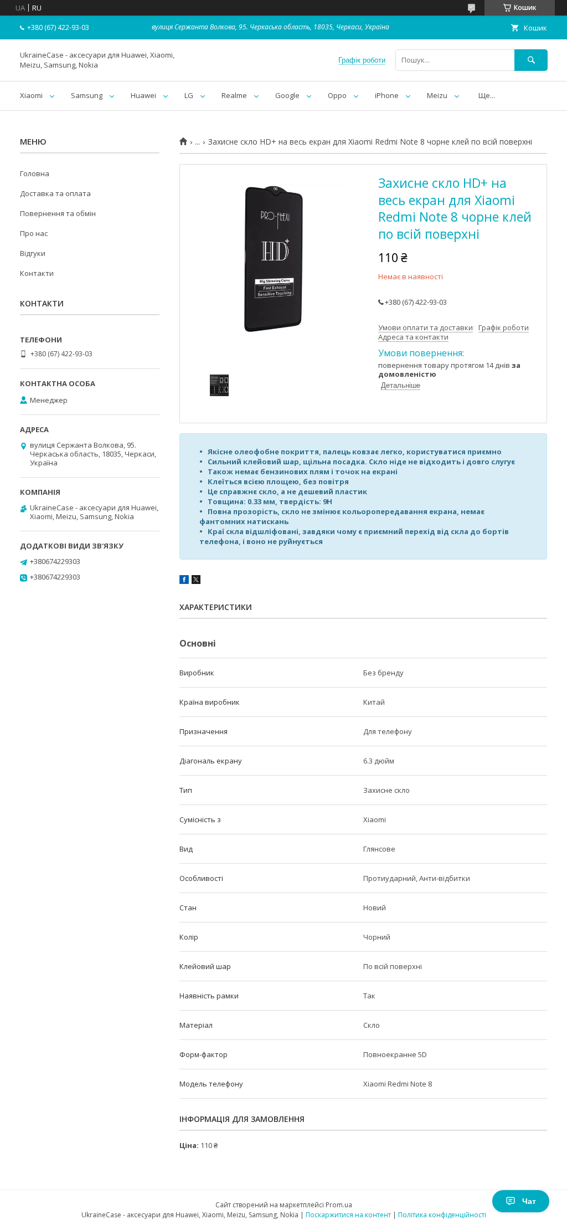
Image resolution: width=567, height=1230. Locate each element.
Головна (34, 173)
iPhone (387, 95)
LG (188, 95)
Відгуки (32, 253)
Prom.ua (339, 1205)
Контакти (37, 273)
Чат (529, 1201)
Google (287, 95)
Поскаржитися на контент (348, 1214)
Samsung (86, 95)
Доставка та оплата (55, 193)
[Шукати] (531, 60)
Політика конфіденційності (442, 1214)
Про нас (34, 233)
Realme (234, 95)
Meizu (437, 95)
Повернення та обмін (58, 213)
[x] (196, 581)
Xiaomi (31, 95)
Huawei (143, 95)
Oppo (337, 95)
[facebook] (184, 581)
